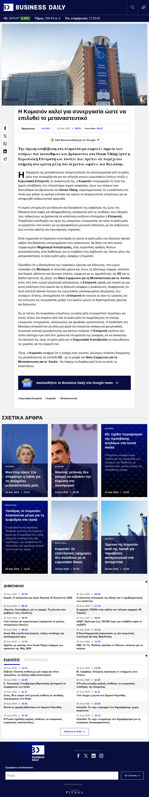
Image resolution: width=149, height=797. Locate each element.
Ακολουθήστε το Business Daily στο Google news (74, 383)
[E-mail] (5, 159)
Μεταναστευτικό (69, 398)
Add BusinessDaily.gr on (75, 140)
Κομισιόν (51, 398)
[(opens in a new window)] (5, 128)
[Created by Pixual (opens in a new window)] (74, 791)
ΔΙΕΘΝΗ (45, 128)
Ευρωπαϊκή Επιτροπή (30, 398)
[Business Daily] (34, 7)
